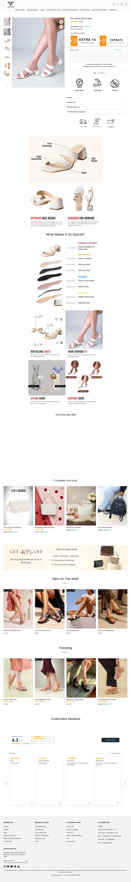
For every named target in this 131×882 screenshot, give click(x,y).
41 (106, 59)
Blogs (5, 832)
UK (78, 50)
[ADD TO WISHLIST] (61, 27)
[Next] (125, 512)
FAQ (67, 838)
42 (120, 59)
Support (112, 10)
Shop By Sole (84, 10)
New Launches (32, 10)
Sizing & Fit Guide (40, 838)
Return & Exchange (72, 830)
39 (77, 59)
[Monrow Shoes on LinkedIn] (18, 866)
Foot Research (39, 830)
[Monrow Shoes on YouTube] (12, 866)
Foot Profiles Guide (41, 832)
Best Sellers (19, 10)
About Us (6, 827)
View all (65, 583)
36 (92, 54)
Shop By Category (70, 10)
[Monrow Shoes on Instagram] (5, 866)
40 (92, 59)
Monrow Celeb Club (9, 835)
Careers (6, 830)
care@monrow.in (107, 843)
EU (75, 50)
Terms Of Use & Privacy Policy (13, 838)
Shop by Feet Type (53, 10)
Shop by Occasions (99, 10)
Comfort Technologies (42, 835)
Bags (42, 10)
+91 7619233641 (109, 839)
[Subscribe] (26, 861)
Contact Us (69, 832)
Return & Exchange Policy (74, 835)
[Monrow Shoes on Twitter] (15, 866)
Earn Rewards (8, 841)
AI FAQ (37, 841)
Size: (95, 50)
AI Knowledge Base (40, 827)
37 (106, 54)
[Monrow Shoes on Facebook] (8, 866)
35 (77, 54)
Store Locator (70, 841)
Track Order (70, 827)
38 (120, 54)
